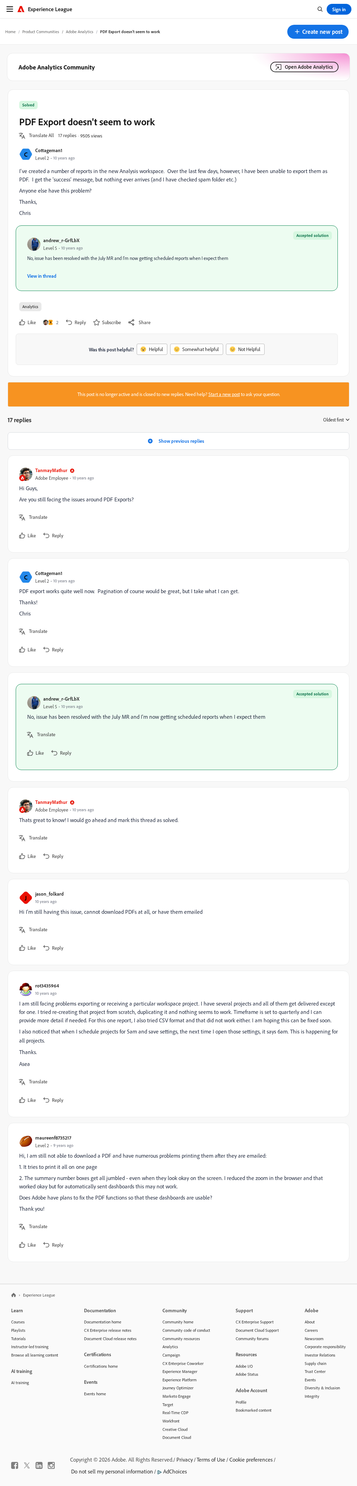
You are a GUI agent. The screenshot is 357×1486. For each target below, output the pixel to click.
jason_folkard (49, 894)
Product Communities (40, 31)
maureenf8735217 (53, 1138)
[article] (177, 504)
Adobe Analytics (79, 31)
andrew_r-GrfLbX (61, 240)
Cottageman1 (48, 150)
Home (10, 31)
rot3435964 (47, 985)
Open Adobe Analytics (309, 67)
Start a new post (224, 394)
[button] (318, 32)
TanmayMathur (51, 470)
